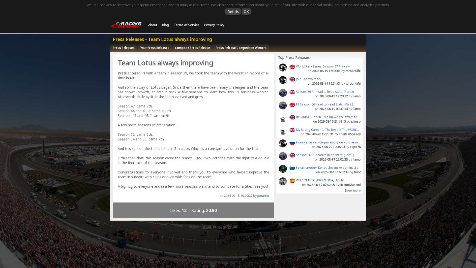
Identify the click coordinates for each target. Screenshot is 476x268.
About (152, 25)
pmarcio (263, 196)
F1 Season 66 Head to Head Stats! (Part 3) (324, 104)
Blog (165, 25)
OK (246, 11)
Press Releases (124, 48)
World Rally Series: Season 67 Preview (322, 66)
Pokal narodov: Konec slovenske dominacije (326, 168)
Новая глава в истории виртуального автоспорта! (328, 142)
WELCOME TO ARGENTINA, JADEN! (319, 180)
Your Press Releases (154, 48)
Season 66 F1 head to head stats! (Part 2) (324, 92)
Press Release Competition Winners (241, 48)
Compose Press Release (192, 48)
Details (233, 11)
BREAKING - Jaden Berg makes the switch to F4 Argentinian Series (328, 117)
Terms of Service (186, 25)
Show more (353, 190)
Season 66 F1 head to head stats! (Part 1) (324, 155)
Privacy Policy (214, 25)
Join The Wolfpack (308, 79)
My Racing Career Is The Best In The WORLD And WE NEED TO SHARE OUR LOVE (328, 130)
